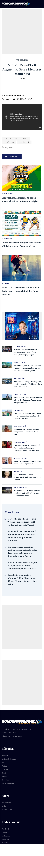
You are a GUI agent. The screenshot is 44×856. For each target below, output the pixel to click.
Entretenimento (8, 783)
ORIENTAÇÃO (19, 378)
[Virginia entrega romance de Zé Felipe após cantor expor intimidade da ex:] (7, 444)
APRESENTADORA (21, 458)
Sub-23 (24, 138)
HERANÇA (18, 471)
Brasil (4, 773)
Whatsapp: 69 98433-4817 (12, 736)
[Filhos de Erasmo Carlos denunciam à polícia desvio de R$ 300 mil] (7, 474)
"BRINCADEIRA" (20, 442)
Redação (5, 806)
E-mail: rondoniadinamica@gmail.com (17, 729)
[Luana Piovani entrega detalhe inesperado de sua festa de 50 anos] (7, 428)
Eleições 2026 (20, 346)
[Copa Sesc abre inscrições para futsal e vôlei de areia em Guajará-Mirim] (22, 223)
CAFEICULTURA (20, 394)
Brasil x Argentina (10, 138)
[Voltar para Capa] (22, 722)
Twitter (4, 832)
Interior (5, 769)
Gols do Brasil (24, 142)
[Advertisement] (22, 31)
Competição (7, 194)
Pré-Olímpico (9, 142)
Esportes (5, 780)
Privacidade (6, 803)
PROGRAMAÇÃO (20, 487)
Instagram (6, 836)
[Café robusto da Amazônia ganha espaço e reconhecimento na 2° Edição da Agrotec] (7, 413)
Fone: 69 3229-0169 (9, 733)
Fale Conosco (7, 810)
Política (5, 756)
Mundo (4, 776)
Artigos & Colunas (9, 759)
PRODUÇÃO (18, 410)
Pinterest (5, 839)
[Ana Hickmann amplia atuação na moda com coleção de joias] (7, 460)
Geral (4, 762)
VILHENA (5, 284)
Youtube (5, 843)
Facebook (5, 829)
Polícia (4, 766)
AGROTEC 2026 (20, 362)
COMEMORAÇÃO (20, 426)
